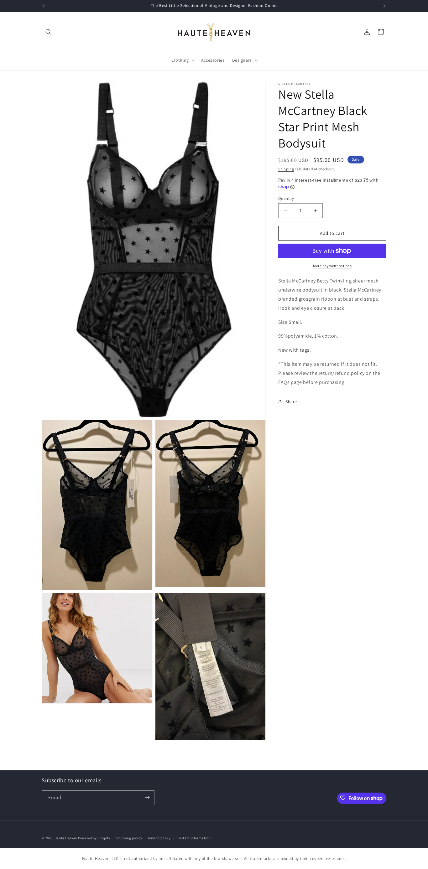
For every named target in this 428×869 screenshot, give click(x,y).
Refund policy (159, 838)
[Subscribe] (147, 797)
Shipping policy (129, 838)
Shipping (286, 169)
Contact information (194, 838)
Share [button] (291, 401)
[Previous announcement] (44, 6)
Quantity (286, 198)
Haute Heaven (66, 838)
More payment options (332, 265)
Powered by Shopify (94, 838)
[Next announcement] (384, 6)
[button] (48, 32)
